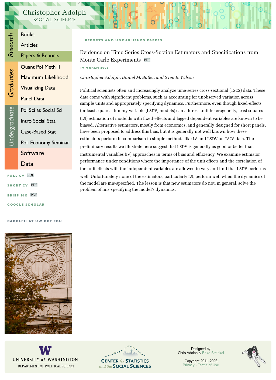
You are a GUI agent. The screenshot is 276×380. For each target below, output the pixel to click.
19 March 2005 (94, 68)
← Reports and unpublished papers (121, 40)
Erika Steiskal (213, 353)
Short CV (17, 185)
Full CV (16, 176)
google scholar (26, 204)
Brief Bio (17, 195)
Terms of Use (208, 365)
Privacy (189, 365)
